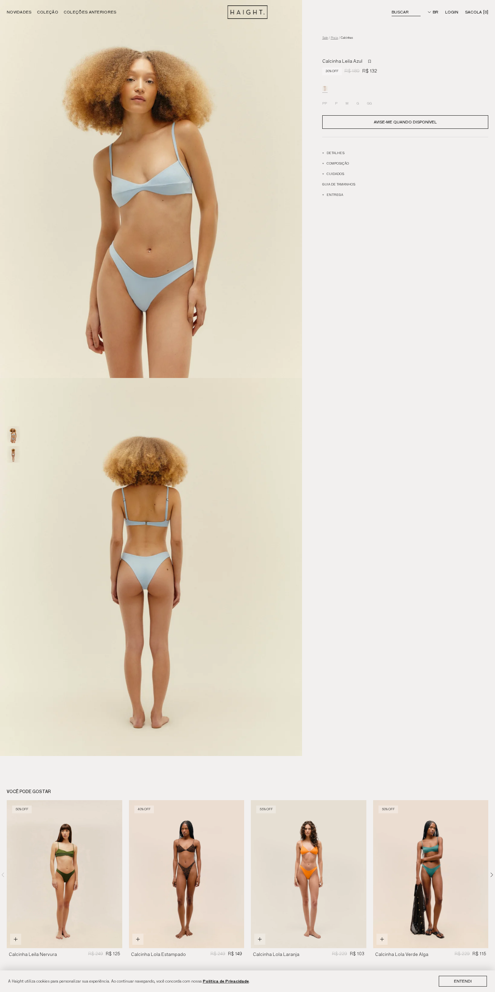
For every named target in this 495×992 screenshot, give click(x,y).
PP (324, 103)
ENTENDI (463, 981)
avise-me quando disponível (405, 121)
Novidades (19, 11)
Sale (325, 37)
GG (369, 103)
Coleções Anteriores (90, 11)
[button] (492, 874)
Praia (334, 37)
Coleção (47, 11)
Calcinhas (347, 37)
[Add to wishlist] (369, 61)
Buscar (400, 11)
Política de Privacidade (226, 981)
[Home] (248, 12)
